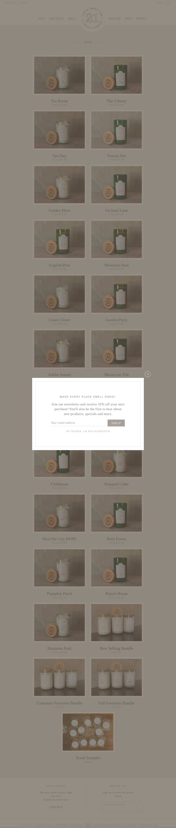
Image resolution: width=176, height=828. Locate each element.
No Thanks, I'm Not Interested (88, 431)
